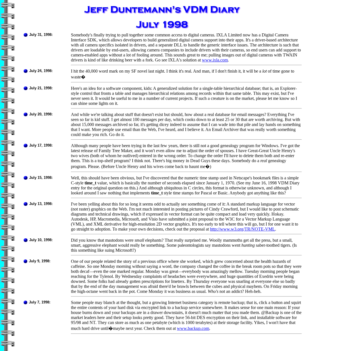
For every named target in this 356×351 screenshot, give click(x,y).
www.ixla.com (215, 60)
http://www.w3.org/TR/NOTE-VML (242, 229)
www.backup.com (193, 328)
